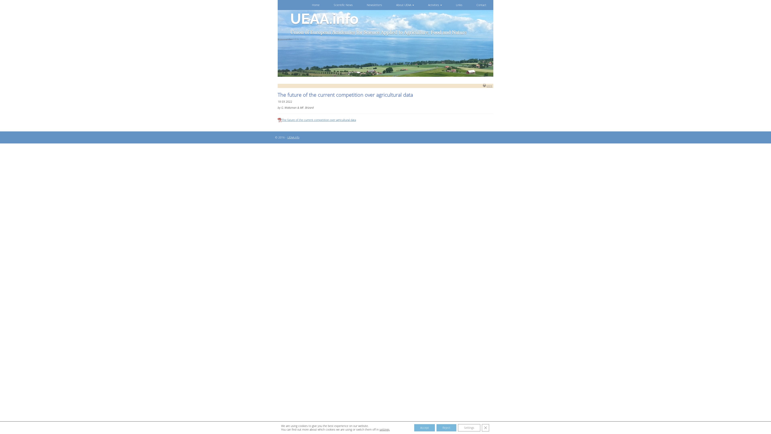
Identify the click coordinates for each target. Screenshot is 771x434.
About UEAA (404, 5)
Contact (481, 5)
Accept (424, 428)
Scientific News (343, 5)
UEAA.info (293, 137)
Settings (469, 428)
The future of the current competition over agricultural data (319, 120)
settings (384, 429)
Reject (446, 428)
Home (316, 5)
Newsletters (374, 5)
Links (459, 5)
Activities (434, 5)
